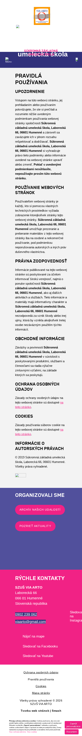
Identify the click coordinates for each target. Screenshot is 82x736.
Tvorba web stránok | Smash (41, 710)
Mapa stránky (41, 693)
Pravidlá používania (41, 679)
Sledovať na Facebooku (40, 646)
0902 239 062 (26, 614)
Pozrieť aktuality (35, 526)
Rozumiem (71, 732)
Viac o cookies (32, 732)
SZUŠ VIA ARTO (41, 703)
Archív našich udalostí (40, 509)
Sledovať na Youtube (38, 656)
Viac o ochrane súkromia (17, 732)
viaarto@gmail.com (30, 622)
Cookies (41, 686)
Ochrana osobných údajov (40, 672)
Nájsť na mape (33, 636)
